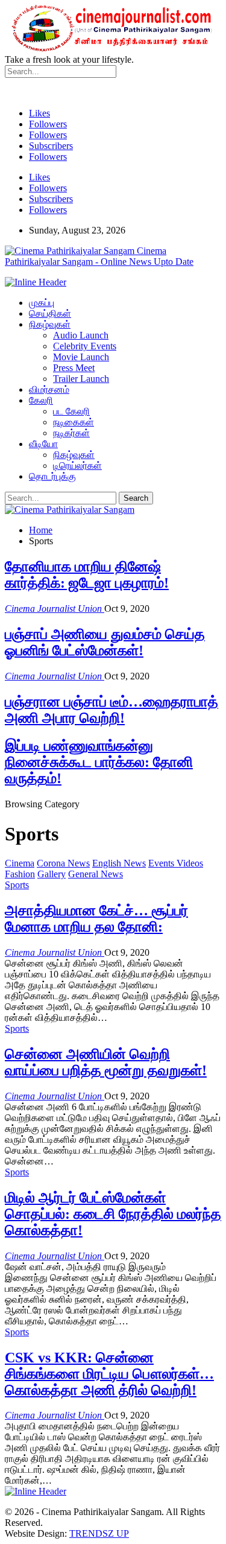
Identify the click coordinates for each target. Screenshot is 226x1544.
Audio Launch (80, 335)
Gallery (51, 874)
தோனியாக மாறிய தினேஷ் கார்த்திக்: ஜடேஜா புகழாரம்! (87, 575)
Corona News (63, 863)
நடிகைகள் (73, 422)
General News (95, 874)
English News (119, 863)
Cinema (19, 863)
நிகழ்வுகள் (50, 324)
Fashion (20, 874)
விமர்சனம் (49, 389)
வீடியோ (43, 444)
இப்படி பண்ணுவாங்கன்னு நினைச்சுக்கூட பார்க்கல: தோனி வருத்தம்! (99, 762)
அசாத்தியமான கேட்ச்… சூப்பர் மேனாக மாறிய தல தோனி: (96, 919)
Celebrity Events (84, 346)
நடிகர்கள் (71, 433)
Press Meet (74, 368)
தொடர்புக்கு (52, 476)
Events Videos (175, 863)
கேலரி (41, 400)
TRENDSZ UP (99, 1533)
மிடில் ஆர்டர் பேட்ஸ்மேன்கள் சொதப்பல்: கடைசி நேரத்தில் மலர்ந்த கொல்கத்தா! (113, 1214)
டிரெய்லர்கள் (77, 465)
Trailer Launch (81, 378)
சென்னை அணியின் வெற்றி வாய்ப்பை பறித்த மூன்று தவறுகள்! (106, 1062)
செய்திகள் (50, 313)
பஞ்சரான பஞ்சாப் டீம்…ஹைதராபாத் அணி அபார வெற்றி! (111, 710)
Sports (17, 885)
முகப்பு (41, 302)
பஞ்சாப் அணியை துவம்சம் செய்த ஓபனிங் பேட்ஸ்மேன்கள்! (105, 642)
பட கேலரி (71, 411)
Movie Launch (81, 357)
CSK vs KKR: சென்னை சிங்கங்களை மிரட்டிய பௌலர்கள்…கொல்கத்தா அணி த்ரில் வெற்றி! (109, 1374)
